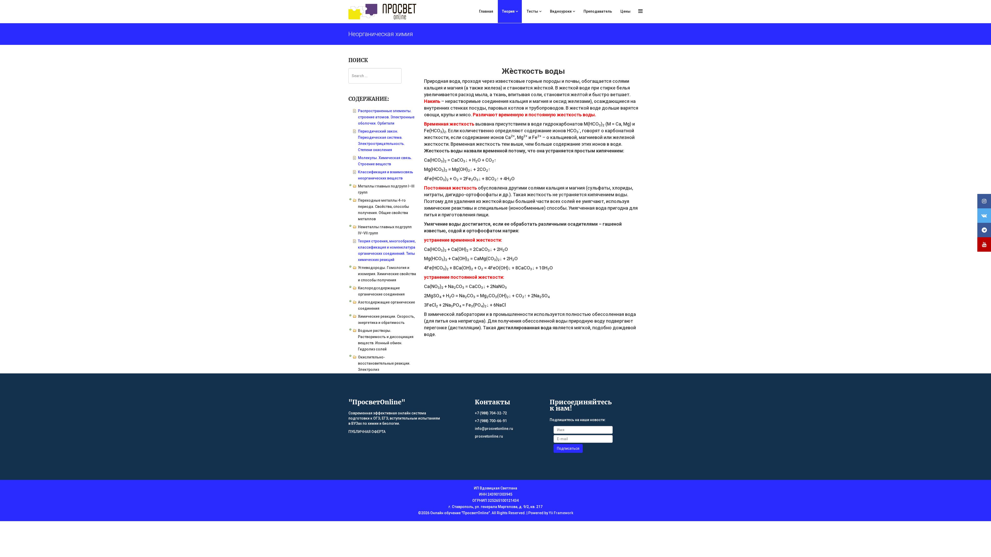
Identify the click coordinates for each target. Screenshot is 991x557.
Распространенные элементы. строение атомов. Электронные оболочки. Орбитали (386, 117)
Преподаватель (598, 11)
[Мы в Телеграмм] (984, 230)
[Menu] (640, 11)
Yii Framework (561, 513)
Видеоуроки (561, 11)
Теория (508, 11)
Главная (486, 11)
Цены (625, 11)
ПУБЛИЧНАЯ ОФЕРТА (367, 432)
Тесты (532, 11)
